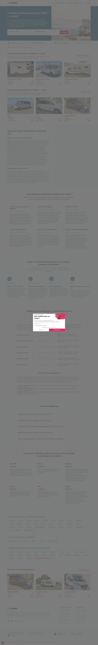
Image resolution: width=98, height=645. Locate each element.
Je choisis (41, 329)
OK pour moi (57, 329)
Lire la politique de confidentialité (40, 325)
